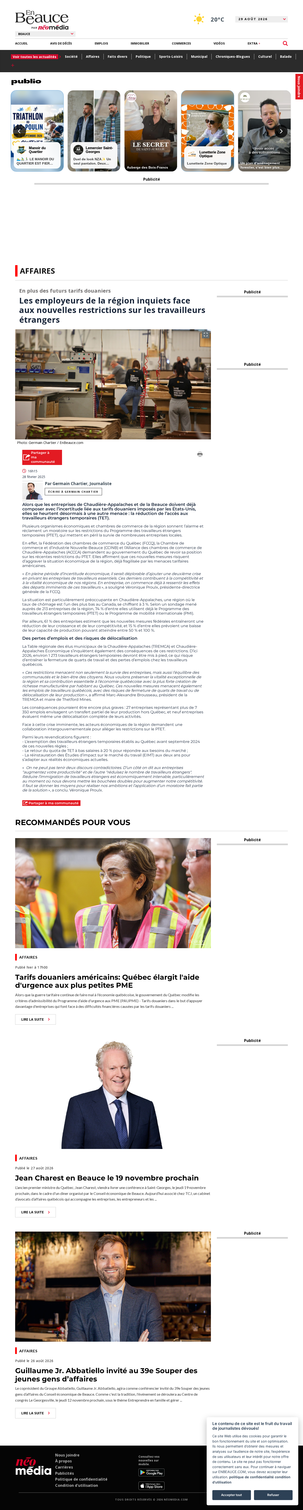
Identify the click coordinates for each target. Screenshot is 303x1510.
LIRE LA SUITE (32, 1019)
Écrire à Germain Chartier (73, 491)
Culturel (265, 56)
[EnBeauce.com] (33, 1472)
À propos (63, 1461)
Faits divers (117, 56)
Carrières (64, 1467)
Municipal (199, 56)
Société (71, 56)
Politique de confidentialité (81, 1479)
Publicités (64, 1473)
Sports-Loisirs (171, 56)
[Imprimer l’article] (200, 455)
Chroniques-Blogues (233, 56)
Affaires (92, 56)
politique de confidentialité (251, 1477)
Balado (286, 56)
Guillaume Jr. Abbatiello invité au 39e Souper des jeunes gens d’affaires (106, 1374)
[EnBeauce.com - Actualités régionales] (41, 20)
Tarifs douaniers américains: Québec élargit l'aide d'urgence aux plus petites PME (107, 981)
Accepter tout (231, 1495)
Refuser (273, 1495)
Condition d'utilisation (76, 1485)
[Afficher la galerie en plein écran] (206, 334)
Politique (143, 56)
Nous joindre (67, 1455)
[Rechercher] (285, 43)
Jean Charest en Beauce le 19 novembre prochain (107, 1178)
